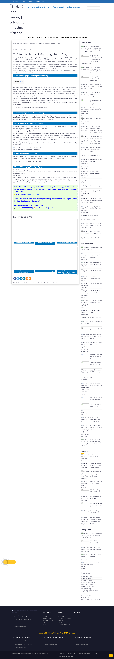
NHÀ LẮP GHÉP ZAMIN (87, 584)
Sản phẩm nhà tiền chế (48, 618)
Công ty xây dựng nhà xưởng (21, 283)
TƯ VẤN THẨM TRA (86, 596)
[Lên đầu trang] (111, 655)
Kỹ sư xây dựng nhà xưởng (36, 283)
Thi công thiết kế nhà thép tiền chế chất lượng (28, 161)
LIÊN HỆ (84, 37)
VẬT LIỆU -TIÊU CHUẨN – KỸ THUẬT (90, 599)
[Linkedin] (20, 278)
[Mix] (27, 278)
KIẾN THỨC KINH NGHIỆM (88, 582)
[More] (30, 278)
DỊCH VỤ (39, 37)
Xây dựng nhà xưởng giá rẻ (51, 283)
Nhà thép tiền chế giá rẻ (88, 586)
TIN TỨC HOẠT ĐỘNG (66, 37)
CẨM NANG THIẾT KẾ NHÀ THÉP (28, 43)
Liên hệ (44, 624)
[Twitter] (17, 278)
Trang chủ (16, 43)
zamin (35, 50)
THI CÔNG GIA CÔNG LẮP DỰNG (89, 590)
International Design (86, 580)
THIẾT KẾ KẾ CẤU (85, 592)
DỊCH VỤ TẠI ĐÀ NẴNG (87, 578)
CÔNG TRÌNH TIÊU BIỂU (51, 37)
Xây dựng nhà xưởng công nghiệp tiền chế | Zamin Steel (31, 107)
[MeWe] (23, 278)
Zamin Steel (61, 616)
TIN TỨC (83, 594)
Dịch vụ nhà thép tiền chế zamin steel (80, 653)
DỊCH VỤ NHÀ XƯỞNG (19, 281)
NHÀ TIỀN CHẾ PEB (86, 588)
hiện (21, 81)
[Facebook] (14, 278)
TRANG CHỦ (30, 37)
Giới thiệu (45, 616)
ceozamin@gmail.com (49, 208)
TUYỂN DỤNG (77, 37)
